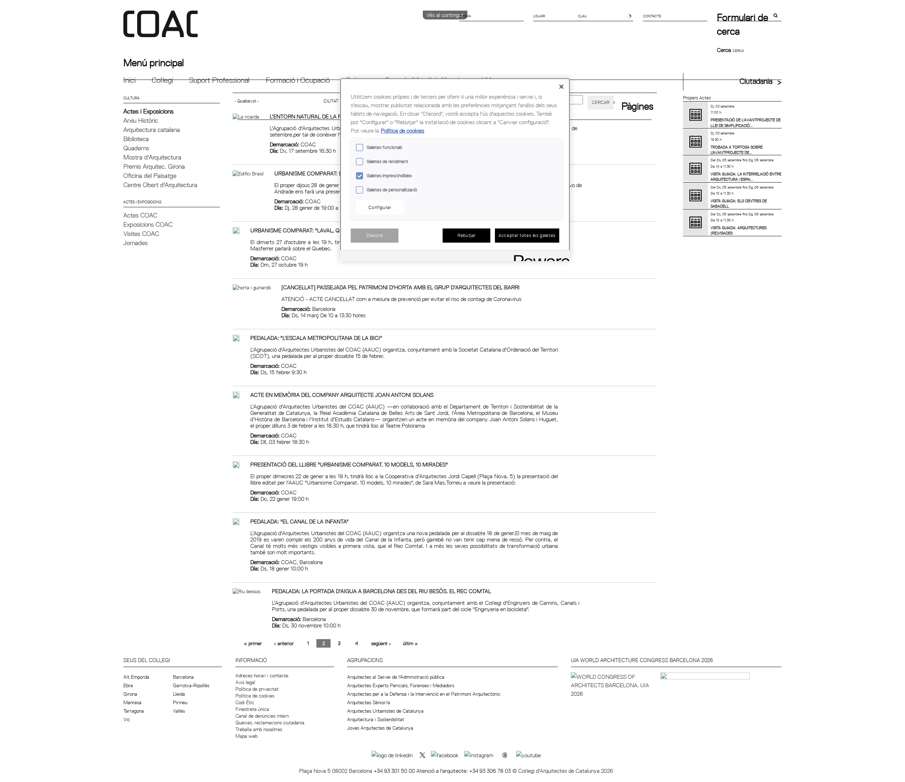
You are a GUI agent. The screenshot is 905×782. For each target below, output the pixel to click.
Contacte (652, 16)
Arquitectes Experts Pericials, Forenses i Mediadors (400, 685)
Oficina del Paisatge (149, 176)
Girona (130, 694)
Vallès (179, 711)
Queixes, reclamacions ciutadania (269, 722)
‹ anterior (284, 643)
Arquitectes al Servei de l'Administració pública (395, 677)
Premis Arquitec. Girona (154, 166)
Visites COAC (141, 234)
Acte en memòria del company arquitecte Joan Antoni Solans (341, 395)
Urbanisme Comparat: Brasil (315, 173)
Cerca (724, 50)
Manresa (132, 702)
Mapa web (246, 736)
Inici (129, 80)
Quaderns (136, 148)
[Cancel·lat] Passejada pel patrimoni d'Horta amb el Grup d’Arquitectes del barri (400, 287)
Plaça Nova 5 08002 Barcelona (336, 771)
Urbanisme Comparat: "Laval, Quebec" (305, 230)
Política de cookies (254, 696)
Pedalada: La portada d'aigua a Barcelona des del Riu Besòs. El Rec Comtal (381, 591)
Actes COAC (140, 215)
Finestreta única (252, 709)
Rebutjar (466, 235)
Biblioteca (136, 139)
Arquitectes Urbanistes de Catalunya (385, 711)
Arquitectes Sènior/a (368, 702)
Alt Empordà (136, 677)
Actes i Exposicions (148, 111)
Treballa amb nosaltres (258, 729)
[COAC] (287, 28)
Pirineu (180, 702)
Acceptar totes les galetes (527, 235)
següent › (381, 643)
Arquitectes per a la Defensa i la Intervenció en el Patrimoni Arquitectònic (424, 694)
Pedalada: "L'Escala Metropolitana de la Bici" (316, 338)
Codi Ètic (244, 702)
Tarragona (133, 711)
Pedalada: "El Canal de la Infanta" (299, 521)
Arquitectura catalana (151, 130)
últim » (410, 643)
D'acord (375, 235)
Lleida (179, 694)
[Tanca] (561, 86)
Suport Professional (219, 80)
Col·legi (162, 80)
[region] (455, 169)
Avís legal (245, 682)
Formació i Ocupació (298, 80)
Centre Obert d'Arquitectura (160, 185)
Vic (126, 719)
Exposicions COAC (148, 224)
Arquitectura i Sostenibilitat (375, 719)
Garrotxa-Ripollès (191, 685)
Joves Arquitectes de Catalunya (380, 728)
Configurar (379, 207)
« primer (253, 643)
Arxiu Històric (140, 120)
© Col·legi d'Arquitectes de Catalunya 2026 (562, 771)
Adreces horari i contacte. (262, 675)
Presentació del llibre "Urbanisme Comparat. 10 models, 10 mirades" (349, 464)
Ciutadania (756, 81)
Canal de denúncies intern (262, 716)
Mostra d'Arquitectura (152, 157)
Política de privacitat (257, 689)
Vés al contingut (445, 15)
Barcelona (183, 677)
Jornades (135, 243)
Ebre (128, 685)
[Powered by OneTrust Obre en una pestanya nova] (539, 256)
